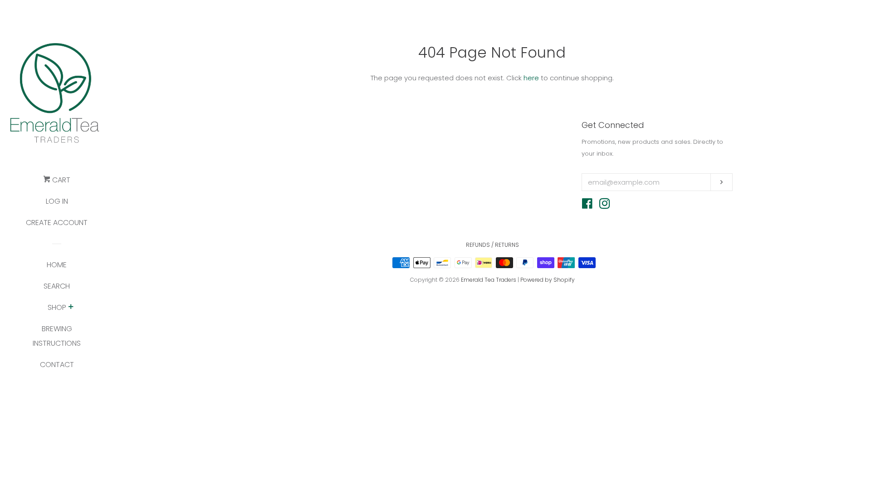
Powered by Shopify (547, 280)
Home (57, 265)
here (531, 78)
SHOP (57, 307)
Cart (60, 180)
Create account (57, 222)
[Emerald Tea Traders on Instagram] (604, 205)
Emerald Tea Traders (488, 280)
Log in (57, 201)
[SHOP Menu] (70, 307)
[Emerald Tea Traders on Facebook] (587, 205)
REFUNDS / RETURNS (492, 245)
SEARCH (57, 286)
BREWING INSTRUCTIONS (57, 335)
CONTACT (57, 364)
